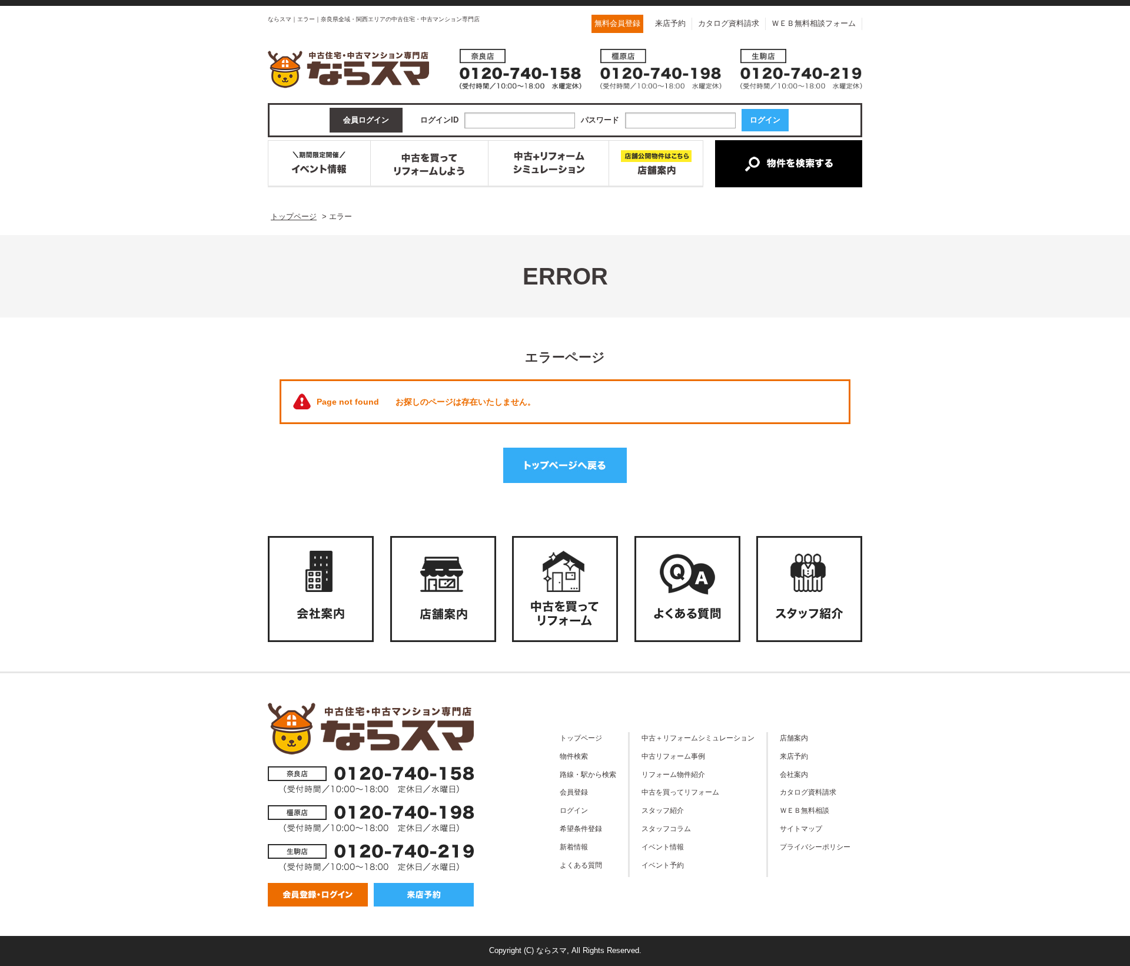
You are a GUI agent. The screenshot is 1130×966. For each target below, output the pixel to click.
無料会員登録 (617, 23)
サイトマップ (801, 828)
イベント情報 (663, 847)
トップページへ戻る (565, 465)
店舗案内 (794, 738)
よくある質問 (581, 865)
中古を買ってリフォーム (680, 792)
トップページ (581, 738)
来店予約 (670, 23)
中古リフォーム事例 (673, 756)
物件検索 (574, 756)
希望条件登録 (581, 828)
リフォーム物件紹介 (673, 774)
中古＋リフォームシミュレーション (698, 738)
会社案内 (794, 774)
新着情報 (574, 847)
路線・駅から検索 (588, 774)
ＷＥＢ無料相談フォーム (814, 23)
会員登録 (574, 792)
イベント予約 (663, 865)
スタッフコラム (666, 828)
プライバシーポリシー (815, 847)
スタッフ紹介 (663, 810)
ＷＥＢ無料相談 (804, 810)
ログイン (574, 810)
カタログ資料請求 (728, 23)
